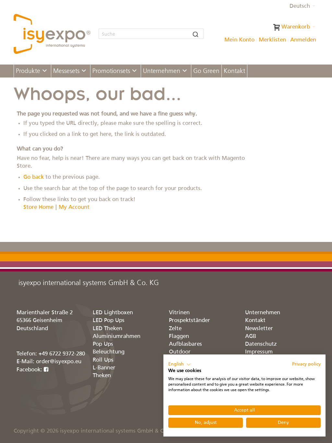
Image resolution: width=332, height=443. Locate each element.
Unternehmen (262, 313)
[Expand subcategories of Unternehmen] (184, 71)
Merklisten (272, 40)
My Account (74, 207)
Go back (33, 177)
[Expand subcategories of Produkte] (44, 71)
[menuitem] (32, 71)
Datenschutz (261, 344)
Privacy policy (306, 364)
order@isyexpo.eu (58, 362)
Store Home (38, 207)
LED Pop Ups (108, 320)
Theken (102, 375)
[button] (302, 6)
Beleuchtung (108, 352)
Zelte (175, 328)
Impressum (259, 352)
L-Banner (104, 368)
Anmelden (303, 40)
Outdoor (180, 352)
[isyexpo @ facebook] (46, 370)
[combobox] (151, 34)
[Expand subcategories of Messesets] (83, 71)
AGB (250, 336)
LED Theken (107, 328)
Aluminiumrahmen (116, 336)
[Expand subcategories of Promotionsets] (134, 71)
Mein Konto (239, 40)
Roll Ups (103, 360)
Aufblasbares (185, 344)
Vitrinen (179, 313)
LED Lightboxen (113, 313)
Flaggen (179, 336)
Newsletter (259, 328)
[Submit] (195, 34)
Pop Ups (103, 344)
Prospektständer (189, 320)
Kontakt (255, 320)
